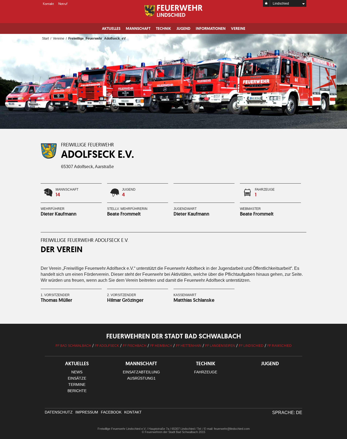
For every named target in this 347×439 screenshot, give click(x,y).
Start (45, 38)
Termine (76, 384)
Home (266, 3)
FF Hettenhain (188, 346)
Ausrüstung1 (141, 378)
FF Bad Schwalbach (73, 346)
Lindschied (281, 3)
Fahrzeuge (205, 372)
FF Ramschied (279, 346)
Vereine (238, 28)
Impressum (86, 412)
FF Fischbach (134, 346)
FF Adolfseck (107, 346)
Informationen (211, 28)
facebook (111, 412)
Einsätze (77, 378)
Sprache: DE (287, 412)
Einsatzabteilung (141, 372)
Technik (163, 28)
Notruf (63, 4)
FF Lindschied (251, 346)
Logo (173, 11)
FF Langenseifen (220, 346)
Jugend (183, 28)
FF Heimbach (161, 346)
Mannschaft (138, 28)
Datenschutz (59, 412)
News (76, 372)
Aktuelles (111, 28)
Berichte (77, 391)
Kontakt (48, 4)
